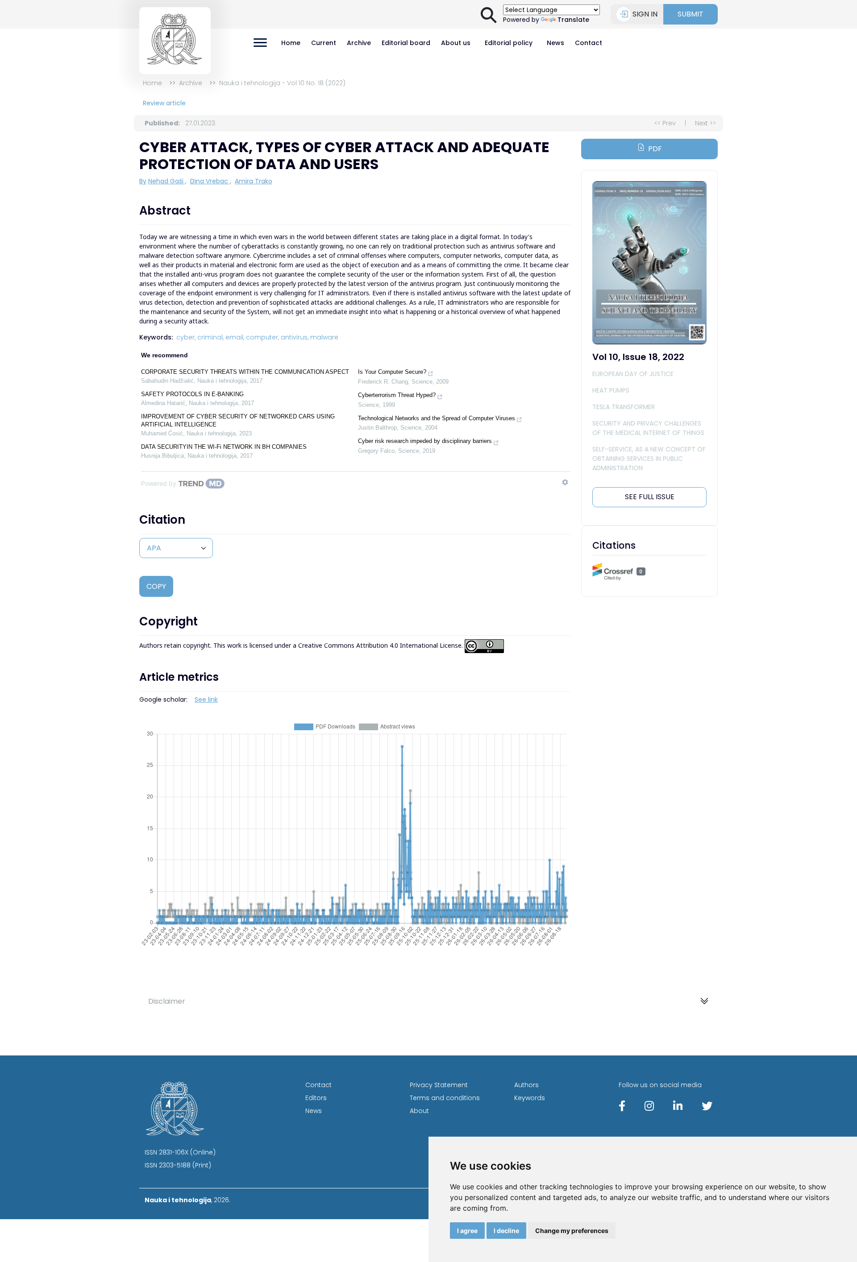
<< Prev (665, 123)
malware (324, 337)
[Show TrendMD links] (565, 482)
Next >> (705, 123)
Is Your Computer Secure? (392, 371)
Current (323, 42)
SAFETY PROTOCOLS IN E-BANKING (192, 394)
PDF (655, 149)
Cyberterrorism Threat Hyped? (397, 395)
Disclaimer (166, 1001)
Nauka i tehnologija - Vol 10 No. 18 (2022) (282, 83)
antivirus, (294, 337)
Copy (156, 586)
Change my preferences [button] (571, 1230)
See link (206, 699)
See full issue (649, 497)
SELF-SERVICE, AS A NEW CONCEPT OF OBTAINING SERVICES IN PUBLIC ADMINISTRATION (649, 458)
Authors (526, 1084)
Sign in (644, 14)
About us (455, 42)
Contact (588, 42)
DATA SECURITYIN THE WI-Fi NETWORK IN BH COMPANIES (224, 446)
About (419, 1110)
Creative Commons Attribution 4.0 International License (380, 645)
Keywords (529, 1097)
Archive (359, 42)
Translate (573, 19)
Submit (690, 14)
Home (290, 42)
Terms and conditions (445, 1097)
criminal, (210, 337)
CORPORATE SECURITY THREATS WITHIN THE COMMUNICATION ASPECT (245, 371)
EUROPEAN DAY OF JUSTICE (633, 373)
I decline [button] (506, 1230)
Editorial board (406, 42)
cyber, (186, 337)
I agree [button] (467, 1230)
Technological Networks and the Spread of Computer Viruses (436, 418)
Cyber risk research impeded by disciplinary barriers (425, 441)
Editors (316, 1097)
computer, (262, 337)
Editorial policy (509, 42)
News (555, 42)
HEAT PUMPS (610, 390)
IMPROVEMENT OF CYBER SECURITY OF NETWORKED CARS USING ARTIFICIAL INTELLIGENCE (238, 420)
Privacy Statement (439, 1084)
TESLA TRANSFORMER (623, 406)
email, (234, 337)
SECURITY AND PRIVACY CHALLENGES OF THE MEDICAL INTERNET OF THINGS (648, 428)
